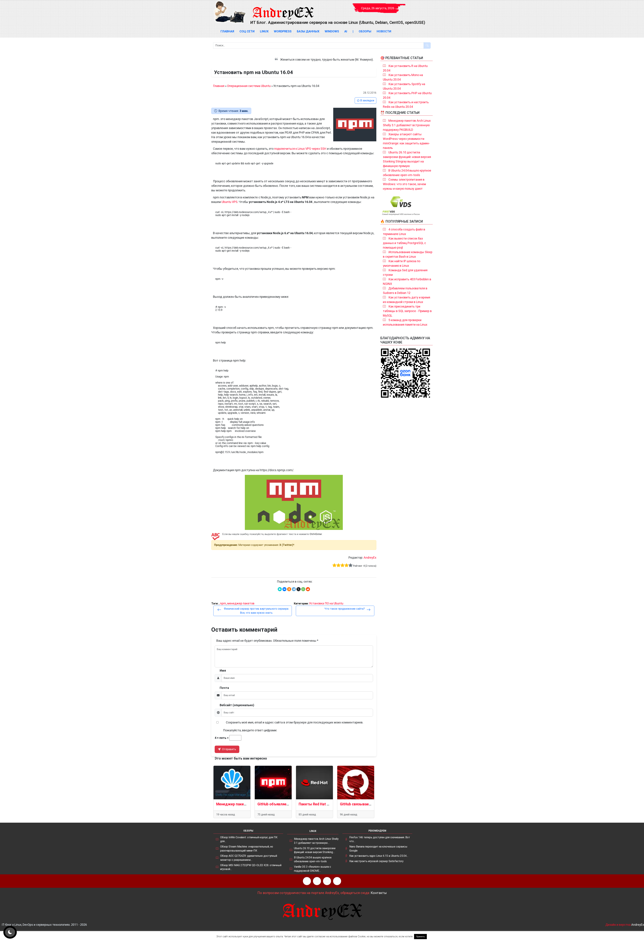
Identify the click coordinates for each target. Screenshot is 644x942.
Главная (227, 31)
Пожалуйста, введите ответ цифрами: (250, 730)
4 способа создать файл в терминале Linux (404, 232)
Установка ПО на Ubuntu (326, 603)
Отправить (228, 749)
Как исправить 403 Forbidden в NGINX (407, 281)
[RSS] (307, 881)
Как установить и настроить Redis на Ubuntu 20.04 (406, 104)
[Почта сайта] (317, 881)
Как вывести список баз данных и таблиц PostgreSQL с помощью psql (404, 243)
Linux (264, 31)
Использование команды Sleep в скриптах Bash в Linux (407, 254)
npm (223, 603)
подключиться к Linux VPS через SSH (300, 148)
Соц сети (247, 31)
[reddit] (308, 589)
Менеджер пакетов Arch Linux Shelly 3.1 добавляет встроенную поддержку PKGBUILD (407, 125)
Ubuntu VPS (229, 202)
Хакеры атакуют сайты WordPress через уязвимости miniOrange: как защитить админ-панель (406, 141)
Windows (332, 31)
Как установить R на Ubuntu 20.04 (405, 68)
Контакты (379, 893)
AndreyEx (370, 557)
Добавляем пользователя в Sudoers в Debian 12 (405, 291)
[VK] (327, 881)
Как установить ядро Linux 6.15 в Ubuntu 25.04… (378, 855)
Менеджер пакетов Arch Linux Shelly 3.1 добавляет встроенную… (316, 840)
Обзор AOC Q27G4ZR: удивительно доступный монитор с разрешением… (248, 857)
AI (345, 31)
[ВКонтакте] (284, 589)
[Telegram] (294, 589)
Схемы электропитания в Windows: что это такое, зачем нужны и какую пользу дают (404, 184)
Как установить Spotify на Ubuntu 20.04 (404, 86)
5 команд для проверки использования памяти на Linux (405, 322)
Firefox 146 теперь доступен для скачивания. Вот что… (379, 839)
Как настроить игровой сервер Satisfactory (376, 861)
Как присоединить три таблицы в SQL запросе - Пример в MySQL (407, 311)
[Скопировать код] (372, 161)
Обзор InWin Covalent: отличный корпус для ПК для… (248, 839)
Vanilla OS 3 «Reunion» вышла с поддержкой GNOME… (312, 868)
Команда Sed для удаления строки (405, 272)
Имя (223, 670)
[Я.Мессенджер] (280, 589)
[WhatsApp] (303, 589)
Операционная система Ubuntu (249, 86)
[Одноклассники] (289, 589)
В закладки (367, 100)
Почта (224, 688)
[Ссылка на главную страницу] (283, 10)
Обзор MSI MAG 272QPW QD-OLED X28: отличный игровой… (250, 867)
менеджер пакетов (240, 603)
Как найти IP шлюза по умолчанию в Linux (401, 263)
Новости (384, 31)
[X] (299, 589)
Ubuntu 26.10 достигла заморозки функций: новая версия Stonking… (314, 850)
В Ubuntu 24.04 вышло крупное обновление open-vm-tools (407, 173)
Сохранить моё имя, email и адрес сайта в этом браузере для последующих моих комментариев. (294, 722)
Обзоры (365, 31)
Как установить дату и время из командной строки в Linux (406, 300)
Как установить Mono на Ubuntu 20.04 (403, 77)
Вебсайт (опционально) (237, 705)
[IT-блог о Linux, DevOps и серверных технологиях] (229, 12)
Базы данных (308, 31)
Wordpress (282, 31)
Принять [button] (420, 936)
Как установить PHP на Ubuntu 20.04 (407, 95)
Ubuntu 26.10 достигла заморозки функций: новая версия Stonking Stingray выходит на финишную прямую (407, 159)
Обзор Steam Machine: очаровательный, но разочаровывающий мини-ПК (246, 848)
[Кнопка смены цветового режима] (10, 932)
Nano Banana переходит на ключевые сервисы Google (378, 848)
